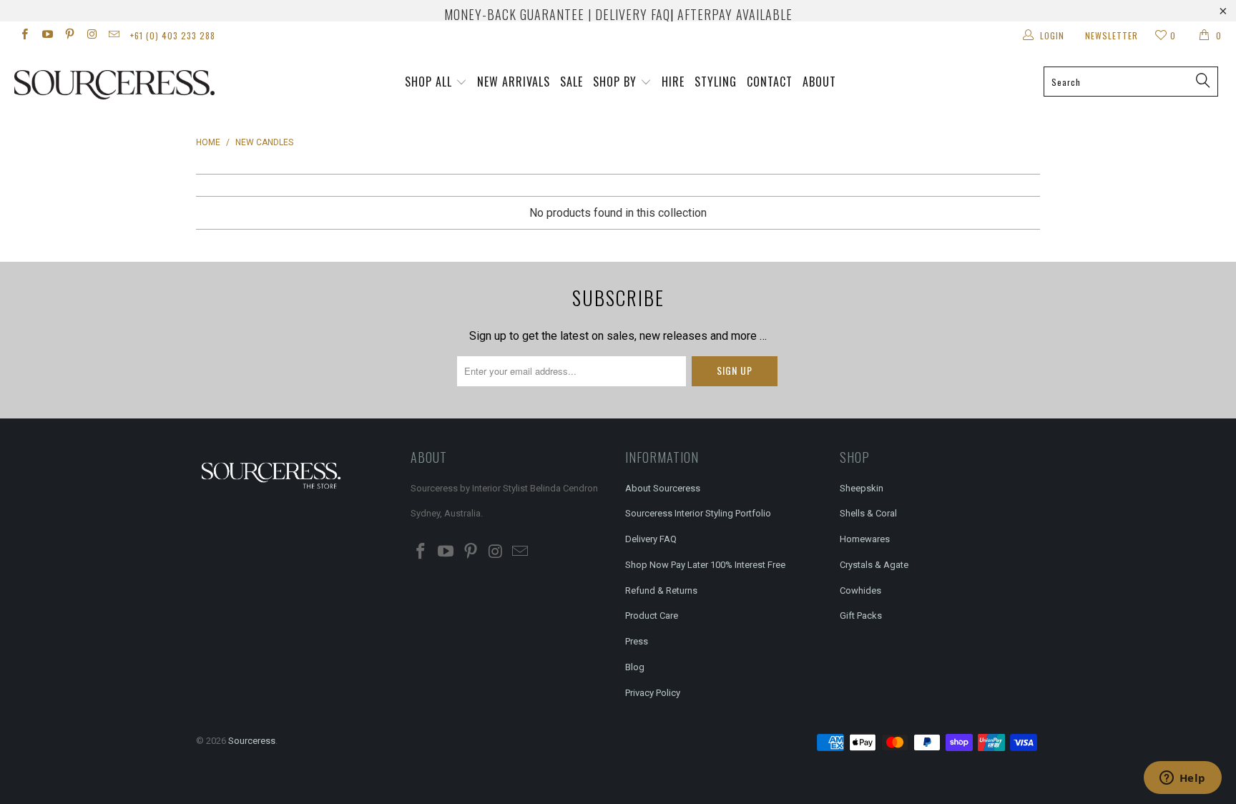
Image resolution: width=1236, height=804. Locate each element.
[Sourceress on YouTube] (46, 36)
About (819, 81)
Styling (716, 81)
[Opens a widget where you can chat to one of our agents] (1182, 779)
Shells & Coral (868, 513)
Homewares (865, 539)
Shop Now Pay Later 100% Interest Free (705, 564)
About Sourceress (662, 488)
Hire (673, 81)
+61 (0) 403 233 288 (172, 35)
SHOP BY (615, 81)
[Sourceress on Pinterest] (69, 36)
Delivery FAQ (651, 539)
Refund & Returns (661, 590)
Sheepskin (861, 488)
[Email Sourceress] (113, 36)
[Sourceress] (105, 84)
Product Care (651, 615)
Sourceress (251, 740)
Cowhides (860, 590)
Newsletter (1111, 35)
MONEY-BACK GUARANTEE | (518, 14)
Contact (770, 81)
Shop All (428, 81)
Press (636, 641)
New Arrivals (513, 81)
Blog (634, 667)
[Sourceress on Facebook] (24, 36)
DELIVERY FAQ (632, 14)
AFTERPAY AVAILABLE (735, 14)
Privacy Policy (652, 692)
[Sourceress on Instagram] (91, 36)
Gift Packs (861, 615)
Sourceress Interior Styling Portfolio (698, 513)
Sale (571, 81)
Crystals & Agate (874, 564)
